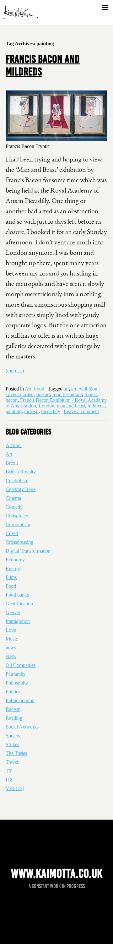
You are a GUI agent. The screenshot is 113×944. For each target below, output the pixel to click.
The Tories (16, 753)
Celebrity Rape (20, 489)
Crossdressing (19, 542)
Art (28, 388)
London (46, 405)
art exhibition (84, 388)
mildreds (96, 405)
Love (11, 630)
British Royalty (21, 471)
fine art (43, 394)
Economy (15, 559)
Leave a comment (81, 411)
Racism (13, 709)
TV (9, 770)
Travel (12, 762)
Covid (12, 533)
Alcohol (14, 445)
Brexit (12, 463)
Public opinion (20, 700)
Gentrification (19, 603)
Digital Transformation (28, 551)
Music (12, 638)
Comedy (14, 507)
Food (39, 388)
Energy (13, 568)
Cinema (13, 498)
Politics (13, 691)
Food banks (17, 595)
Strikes (12, 744)
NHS (11, 656)
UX (9, 779)
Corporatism (18, 524)
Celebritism (17, 480)
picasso (31, 411)
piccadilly (50, 411)
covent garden (20, 394)
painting (14, 411)
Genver (13, 612)
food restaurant (67, 394)
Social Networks (22, 726)
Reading (14, 718)
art (66, 388)
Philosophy (17, 682)
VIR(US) (15, 788)
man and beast (71, 405)
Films (11, 577)
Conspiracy (17, 515)
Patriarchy (16, 674)
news (11, 647)
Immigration (18, 621)
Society (13, 735)
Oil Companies (20, 665)
